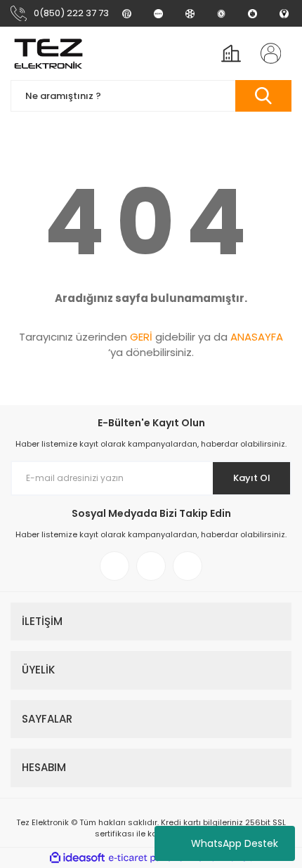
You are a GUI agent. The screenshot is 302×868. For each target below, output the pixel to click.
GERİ (141, 336)
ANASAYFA (256, 336)
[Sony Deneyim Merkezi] (158, 13)
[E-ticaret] (149, 857)
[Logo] (48, 53)
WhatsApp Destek (234, 843)
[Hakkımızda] (126, 13)
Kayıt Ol (251, 478)
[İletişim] (284, 13)
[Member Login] (266, 53)
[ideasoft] (77, 857)
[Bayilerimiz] (190, 13)
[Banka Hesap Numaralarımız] (221, 13)
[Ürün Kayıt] (252, 13)
